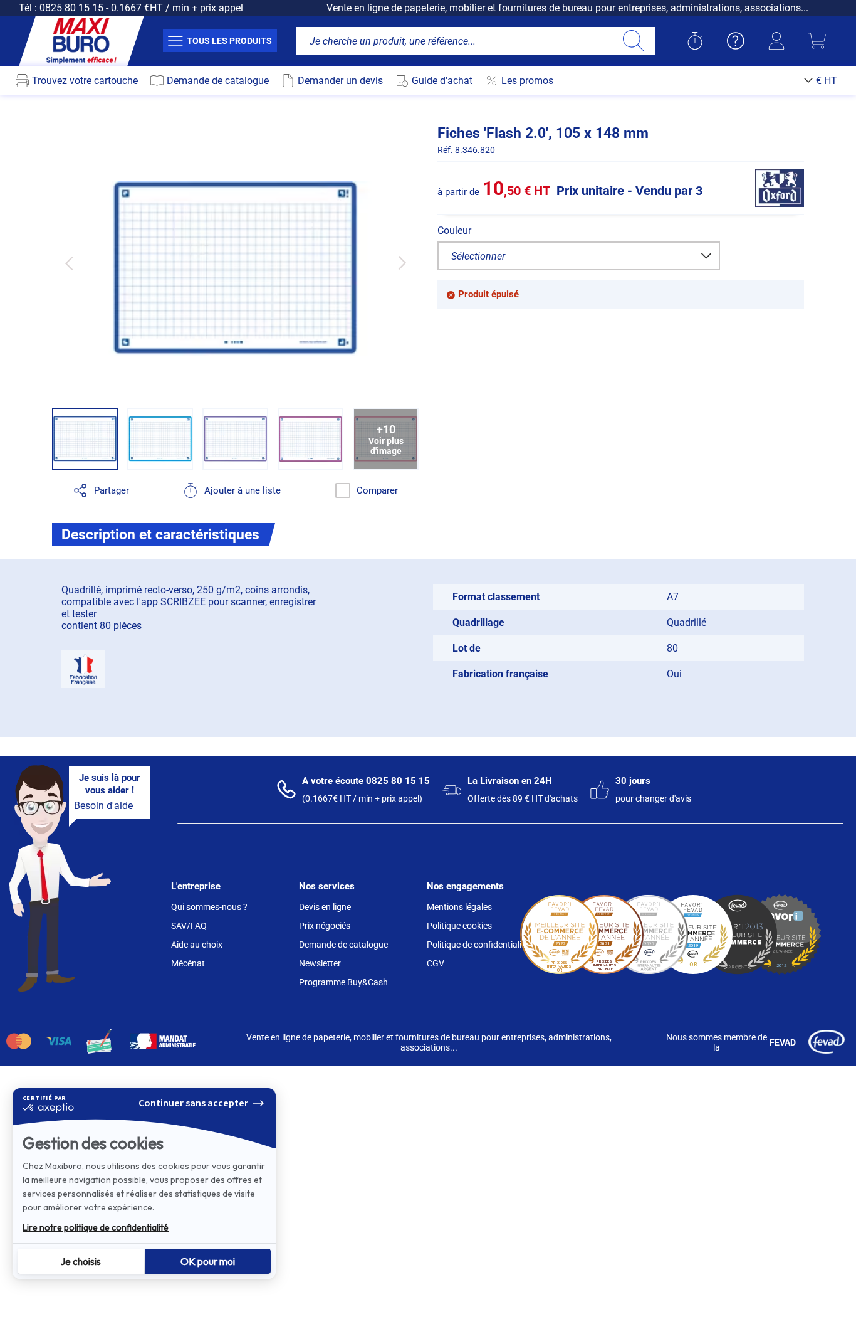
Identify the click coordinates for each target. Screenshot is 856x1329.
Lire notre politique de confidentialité (96, 1227)
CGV (435, 963)
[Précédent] (68, 263)
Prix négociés (324, 926)
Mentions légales (459, 907)
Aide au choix (196, 945)
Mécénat (188, 963)
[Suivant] (402, 263)
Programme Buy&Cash (343, 982)
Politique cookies (459, 926)
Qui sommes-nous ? (209, 907)
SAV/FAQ (189, 926)
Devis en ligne (325, 907)
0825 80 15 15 (71, 8)
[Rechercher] (633, 40)
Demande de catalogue (343, 945)
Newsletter (320, 963)
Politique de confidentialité (478, 945)
